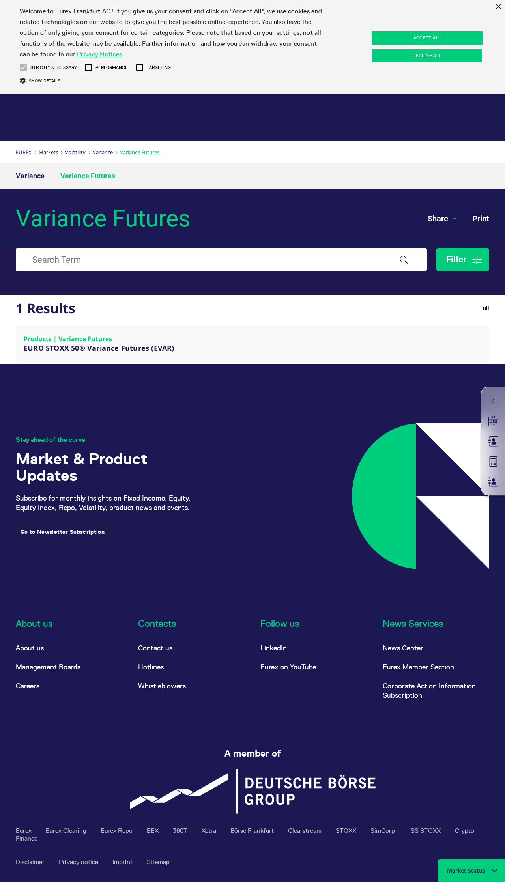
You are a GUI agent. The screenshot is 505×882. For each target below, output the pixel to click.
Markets (48, 152)
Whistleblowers (162, 686)
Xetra (210, 830)
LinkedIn (273, 648)
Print (480, 218)
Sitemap (158, 862)
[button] (23, 67)
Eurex (24, 152)
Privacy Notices (99, 54)
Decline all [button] (427, 55)
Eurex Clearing (67, 830)
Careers (27, 686)
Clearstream (305, 830)
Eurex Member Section (418, 667)
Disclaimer (31, 862)
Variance (103, 152)
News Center (403, 648)
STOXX (347, 830)
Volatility (75, 152)
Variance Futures (87, 176)
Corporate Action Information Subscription (429, 690)
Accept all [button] (427, 38)
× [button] (498, 7)
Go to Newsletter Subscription (63, 532)
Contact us (155, 648)
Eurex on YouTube (288, 667)
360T (181, 830)
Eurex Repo (117, 830)
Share (439, 218)
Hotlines (151, 667)
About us (30, 648)
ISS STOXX (425, 830)
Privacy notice (79, 862)
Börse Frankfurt (252, 830)
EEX (153, 830)
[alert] (252, 47)
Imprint (123, 862)
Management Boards (48, 667)
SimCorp (383, 830)
